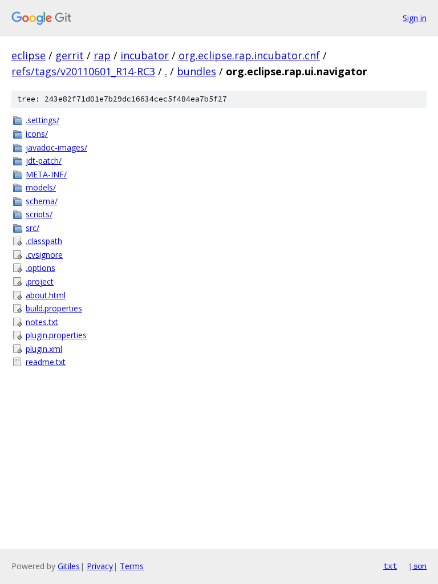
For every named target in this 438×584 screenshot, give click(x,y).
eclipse (28, 55)
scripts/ (39, 214)
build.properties (54, 308)
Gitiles (69, 566)
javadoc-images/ (56, 147)
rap (102, 55)
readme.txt (46, 361)
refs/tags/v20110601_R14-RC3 (83, 71)
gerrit (69, 55)
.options (40, 267)
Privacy (100, 566)
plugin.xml (44, 348)
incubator (144, 55)
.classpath (44, 241)
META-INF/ (46, 174)
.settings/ (42, 120)
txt (390, 566)
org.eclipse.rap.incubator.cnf (249, 55)
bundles (196, 71)
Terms (132, 566)
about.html (46, 295)
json (417, 566)
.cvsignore (44, 254)
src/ (32, 227)
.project (40, 281)
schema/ (42, 201)
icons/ (37, 133)
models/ (41, 187)
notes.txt (42, 322)
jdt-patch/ (44, 160)
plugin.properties (56, 335)
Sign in (415, 18)
